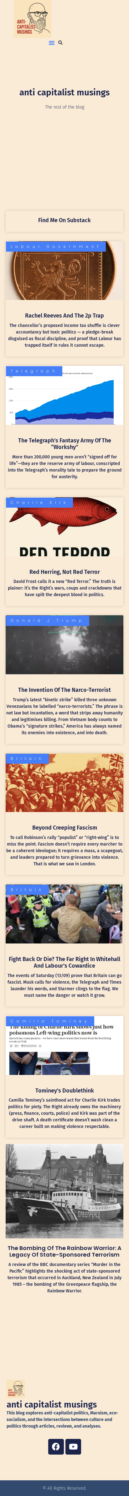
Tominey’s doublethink (64, 1090)
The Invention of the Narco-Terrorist (64, 690)
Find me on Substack (64, 220)
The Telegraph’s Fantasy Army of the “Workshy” (64, 444)
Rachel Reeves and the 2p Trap (64, 315)
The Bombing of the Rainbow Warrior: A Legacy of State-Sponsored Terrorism (64, 1251)
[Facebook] (56, 1447)
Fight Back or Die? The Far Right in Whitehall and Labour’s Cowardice (64, 963)
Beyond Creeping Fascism (64, 827)
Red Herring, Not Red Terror (64, 572)
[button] (51, 42)
